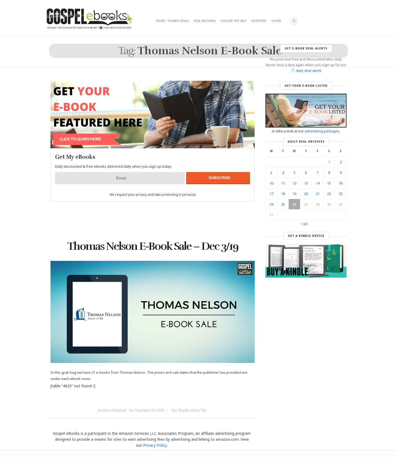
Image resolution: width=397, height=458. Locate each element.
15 (329, 183)
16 (340, 183)
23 (340, 193)
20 (306, 193)
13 (306, 183)
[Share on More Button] (191, 398)
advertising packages (322, 131)
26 (294, 204)
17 (271, 193)
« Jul (304, 223)
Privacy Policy (155, 445)
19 (294, 193)
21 (317, 193)
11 (283, 183)
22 (329, 193)
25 (283, 204)
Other (276, 21)
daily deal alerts (308, 70)
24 (271, 204)
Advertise (259, 21)
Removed (119, 410)
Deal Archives (205, 21)
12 (294, 183)
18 (283, 193)
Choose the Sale (233, 21)
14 (317, 183)
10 (271, 183)
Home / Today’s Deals (172, 21)
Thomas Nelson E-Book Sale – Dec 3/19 (152, 246)
